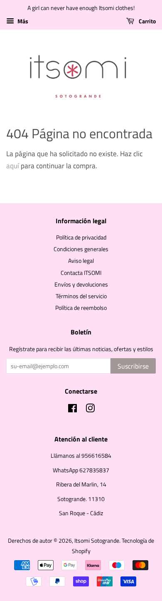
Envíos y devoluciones (81, 284)
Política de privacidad (81, 237)
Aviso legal (81, 260)
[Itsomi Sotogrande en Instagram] (90, 409)
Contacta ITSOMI (81, 272)
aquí (12, 165)
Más (22, 21)
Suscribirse (133, 366)
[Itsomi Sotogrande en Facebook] (72, 409)
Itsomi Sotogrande (96, 540)
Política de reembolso (81, 307)
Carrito (146, 21)
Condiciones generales (81, 249)
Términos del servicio (81, 296)
